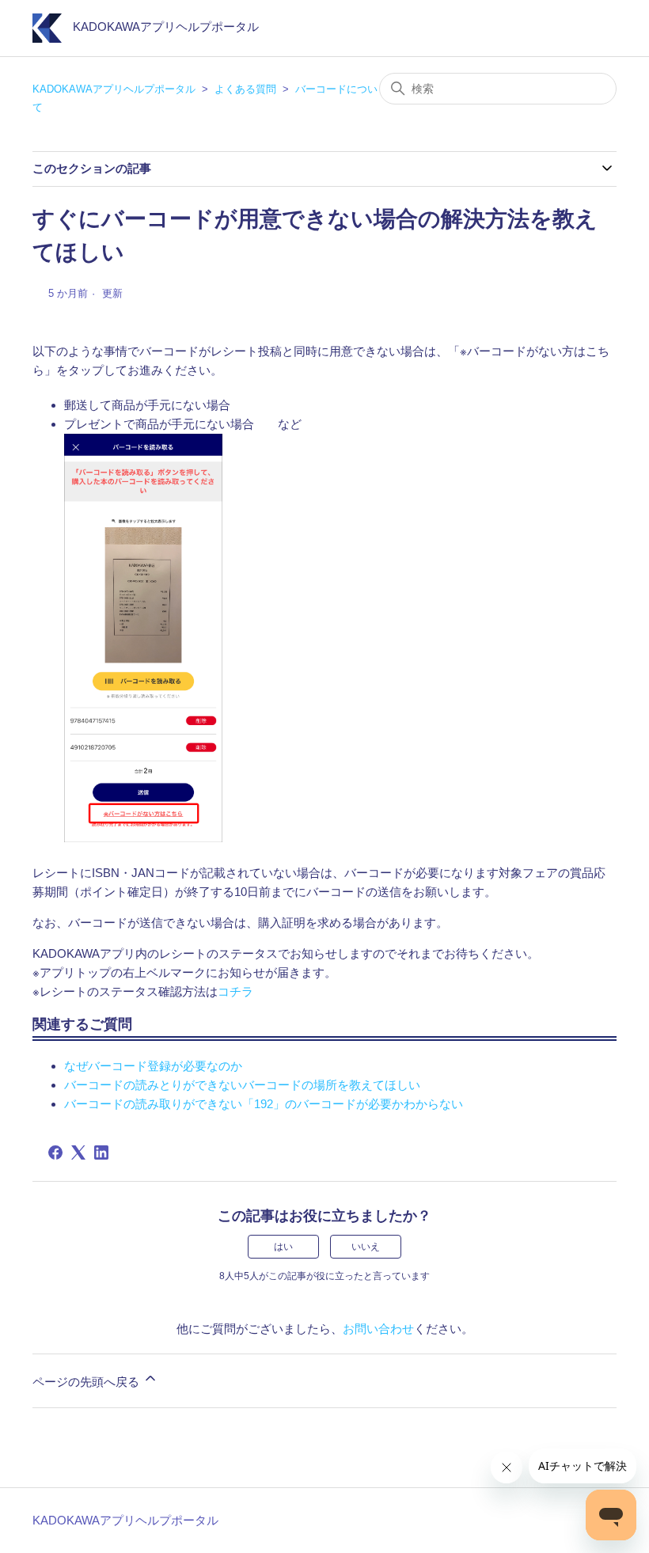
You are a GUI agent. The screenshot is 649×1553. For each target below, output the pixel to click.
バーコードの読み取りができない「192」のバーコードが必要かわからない (263, 1104)
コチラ (235, 991)
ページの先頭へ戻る (87, 1381)
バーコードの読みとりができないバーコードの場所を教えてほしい (242, 1085)
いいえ (365, 1246)
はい (283, 1246)
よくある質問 (245, 89)
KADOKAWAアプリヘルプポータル (113, 89)
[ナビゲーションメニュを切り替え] (588, 31)
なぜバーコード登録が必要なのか (153, 1066)
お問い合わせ (378, 1328)
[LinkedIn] (101, 1152)
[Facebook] (55, 1152)
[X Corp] (78, 1152)
